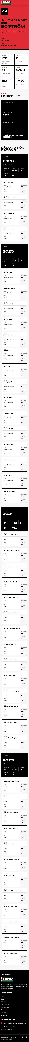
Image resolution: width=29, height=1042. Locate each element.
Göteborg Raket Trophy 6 (12, 628)
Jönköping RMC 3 (9, 382)
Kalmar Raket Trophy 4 (11, 706)
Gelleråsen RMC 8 (9, 288)
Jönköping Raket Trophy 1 (12, 550)
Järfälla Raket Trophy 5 (11, 597)
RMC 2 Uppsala (8, 182)
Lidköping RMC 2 (9, 319)
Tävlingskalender (6, 1004)
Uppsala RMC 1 (8, 413)
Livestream (4, 1015)
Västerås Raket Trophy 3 (11, 613)
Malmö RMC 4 (8, 335)
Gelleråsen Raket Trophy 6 (12, 781)
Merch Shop (4, 1012)
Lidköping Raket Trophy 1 (11, 859)
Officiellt (3, 1002)
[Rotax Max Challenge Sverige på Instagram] (26, 1038)
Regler (3, 999)
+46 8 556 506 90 (9, 1026)
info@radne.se (8, 1029)
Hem (2, 996)
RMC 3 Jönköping (9, 198)
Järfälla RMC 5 (8, 366)
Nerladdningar (5, 1007)
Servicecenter (5, 1010)
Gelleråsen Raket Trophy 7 (12, 535)
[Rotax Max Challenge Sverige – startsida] (6, 3)
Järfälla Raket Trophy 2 (11, 581)
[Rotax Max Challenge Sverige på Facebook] (22, 1038)
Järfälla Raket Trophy (10, 844)
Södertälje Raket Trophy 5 (12, 906)
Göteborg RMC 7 (9, 272)
